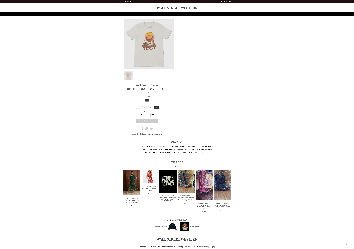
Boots (183, 14)
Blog (161, 14)
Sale (190, 14)
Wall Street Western (177, 8)
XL (150, 107)
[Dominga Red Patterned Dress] (132, 183)
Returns (143, 134)
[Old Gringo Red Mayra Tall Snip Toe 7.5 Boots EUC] (186, 200)
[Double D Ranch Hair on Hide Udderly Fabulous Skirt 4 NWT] (150, 192)
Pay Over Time (198, 14)
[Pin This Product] (151, 129)
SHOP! (176, 14)
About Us (169, 14)
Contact (135, 134)
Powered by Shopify (207, 247)
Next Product (195, 227)
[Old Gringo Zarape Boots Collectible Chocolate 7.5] (168, 192)
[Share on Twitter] (146, 129)
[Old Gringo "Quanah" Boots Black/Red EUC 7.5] (204, 200)
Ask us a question (155, 134)
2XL (156, 107)
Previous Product (160, 227)
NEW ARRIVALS (180, 220)
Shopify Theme (175, 247)
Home (154, 14)
